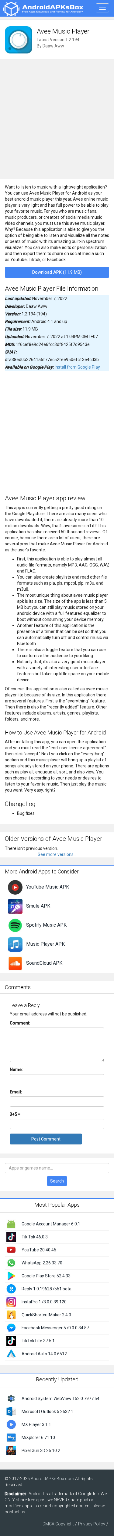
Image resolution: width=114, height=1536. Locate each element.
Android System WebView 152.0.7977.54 (60, 1398)
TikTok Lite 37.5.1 (38, 1340)
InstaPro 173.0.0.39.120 (44, 1301)
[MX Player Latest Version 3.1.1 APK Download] (11, 1424)
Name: (16, 1069)
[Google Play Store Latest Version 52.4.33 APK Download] (11, 1275)
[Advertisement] (57, 119)
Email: (16, 1091)
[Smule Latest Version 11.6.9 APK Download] (15, 906)
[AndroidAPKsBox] (42, 8)
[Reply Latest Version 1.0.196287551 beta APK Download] (11, 1288)
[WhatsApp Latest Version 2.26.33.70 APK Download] (11, 1262)
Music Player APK (45, 944)
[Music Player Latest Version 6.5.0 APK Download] (15, 944)
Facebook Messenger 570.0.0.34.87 (55, 1327)
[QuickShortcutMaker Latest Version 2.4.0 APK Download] (11, 1314)
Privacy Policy (91, 1523)
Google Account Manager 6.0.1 (51, 1223)
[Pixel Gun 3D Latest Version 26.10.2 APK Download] (11, 1450)
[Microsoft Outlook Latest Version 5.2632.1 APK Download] (11, 1411)
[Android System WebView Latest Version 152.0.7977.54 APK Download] (11, 1398)
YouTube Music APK (47, 887)
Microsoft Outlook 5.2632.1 (47, 1411)
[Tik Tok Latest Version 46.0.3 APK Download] (11, 1236)
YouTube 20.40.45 (39, 1249)
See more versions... (57, 854)
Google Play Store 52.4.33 (46, 1275)
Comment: (20, 1023)
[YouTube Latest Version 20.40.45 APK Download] (11, 1249)
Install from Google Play (77, 367)
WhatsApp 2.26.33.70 (42, 1262)
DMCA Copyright (58, 1523)
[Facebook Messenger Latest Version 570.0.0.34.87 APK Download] (11, 1327)
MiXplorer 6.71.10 (38, 1437)
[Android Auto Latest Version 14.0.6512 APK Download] (11, 1353)
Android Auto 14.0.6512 (44, 1353)
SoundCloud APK (44, 963)
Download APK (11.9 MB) (57, 272)
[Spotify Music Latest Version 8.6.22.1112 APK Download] (15, 925)
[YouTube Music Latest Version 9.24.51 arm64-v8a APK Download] (15, 887)
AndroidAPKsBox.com (52, 1478)
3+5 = (15, 1114)
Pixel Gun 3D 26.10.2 (41, 1450)
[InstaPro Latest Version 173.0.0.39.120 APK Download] (11, 1301)
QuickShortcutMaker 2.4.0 (46, 1314)
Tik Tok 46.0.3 (35, 1236)
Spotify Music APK (46, 925)
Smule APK (38, 906)
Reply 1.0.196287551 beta (46, 1288)
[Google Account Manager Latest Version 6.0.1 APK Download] (11, 1223)
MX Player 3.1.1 (36, 1424)
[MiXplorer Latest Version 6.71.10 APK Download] (11, 1437)
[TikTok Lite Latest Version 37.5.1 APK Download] (11, 1340)
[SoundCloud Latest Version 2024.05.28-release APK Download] (15, 963)
